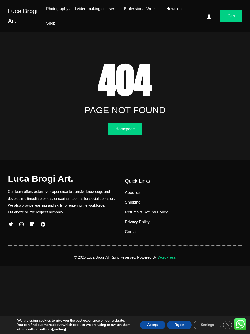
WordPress (167, 257)
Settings (207, 325)
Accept (152, 325)
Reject (179, 325)
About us (132, 192)
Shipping (133, 202)
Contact (131, 232)
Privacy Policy (137, 222)
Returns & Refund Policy (146, 212)
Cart (231, 16)
